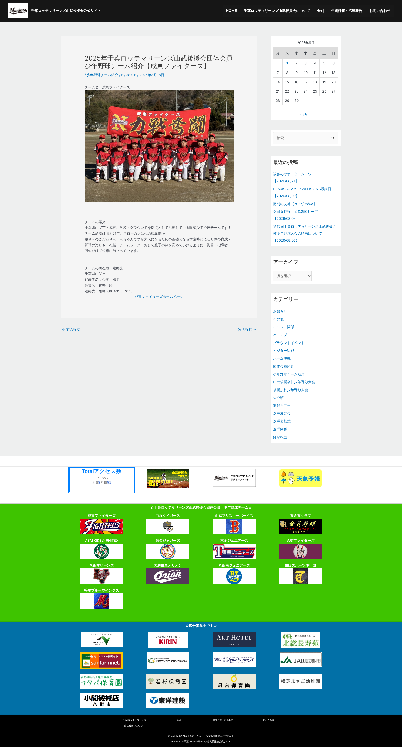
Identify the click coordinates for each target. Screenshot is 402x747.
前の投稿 (71, 329)
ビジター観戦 (283, 350)
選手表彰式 (282, 421)
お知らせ (280, 311)
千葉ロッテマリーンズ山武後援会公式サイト (66, 10)
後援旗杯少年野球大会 (290, 390)
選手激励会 (282, 413)
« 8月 (304, 114)
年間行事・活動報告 (346, 10)
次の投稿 (247, 329)
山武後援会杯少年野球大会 (294, 382)
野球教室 (280, 437)
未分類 (278, 397)
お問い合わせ (379, 10)
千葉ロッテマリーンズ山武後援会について (277, 10)
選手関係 (280, 429)
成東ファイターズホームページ (159, 296)
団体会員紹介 (283, 366)
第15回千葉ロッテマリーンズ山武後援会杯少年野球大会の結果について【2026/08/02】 (304, 233)
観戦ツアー (282, 405)
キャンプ (280, 335)
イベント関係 (283, 327)
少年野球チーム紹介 (102, 75)
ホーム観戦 (282, 358)
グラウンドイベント (289, 343)
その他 (278, 319)
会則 (320, 10)
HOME (231, 10)
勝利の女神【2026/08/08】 (295, 204)
